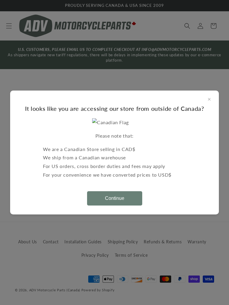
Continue (114, 198)
